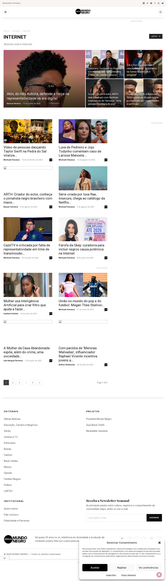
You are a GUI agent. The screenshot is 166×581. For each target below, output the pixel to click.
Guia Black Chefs (95, 425)
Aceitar (95, 567)
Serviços (16, 31)
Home (6, 31)
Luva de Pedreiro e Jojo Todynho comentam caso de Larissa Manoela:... (80, 151)
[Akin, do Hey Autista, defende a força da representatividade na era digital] (44, 85)
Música (7, 467)
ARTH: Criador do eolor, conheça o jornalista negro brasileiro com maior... (28, 198)
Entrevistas (9, 443)
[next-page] (39, 382)
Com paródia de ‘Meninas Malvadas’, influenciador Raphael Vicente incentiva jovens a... (78, 354)
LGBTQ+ (8, 491)
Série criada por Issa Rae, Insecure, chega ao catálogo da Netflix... (82, 198)
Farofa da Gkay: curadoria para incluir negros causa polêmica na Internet (81, 249)
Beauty (7, 449)
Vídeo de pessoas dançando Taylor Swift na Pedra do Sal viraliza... (25, 151)
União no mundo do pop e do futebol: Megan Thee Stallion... (81, 303)
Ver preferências (148, 567)
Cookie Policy (111, 575)
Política (8, 485)
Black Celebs (11, 461)
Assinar (154, 517)
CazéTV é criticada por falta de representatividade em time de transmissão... (27, 249)
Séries (7, 431)
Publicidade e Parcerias (16, 520)
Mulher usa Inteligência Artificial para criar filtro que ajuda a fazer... (25, 305)
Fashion (8, 455)
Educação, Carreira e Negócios (21, 425)
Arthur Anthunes (67, 364)
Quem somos (11, 508)
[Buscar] (160, 12)
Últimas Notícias (12, 419)
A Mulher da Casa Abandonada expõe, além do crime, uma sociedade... (27, 352)
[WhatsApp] (159, 3)
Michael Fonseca (12, 159)
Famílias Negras (12, 479)
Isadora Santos (11, 313)
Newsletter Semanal (11, 3)
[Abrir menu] (5, 12)
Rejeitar (121, 567)
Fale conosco (11, 514)
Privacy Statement (128, 575)
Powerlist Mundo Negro (99, 419)
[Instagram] (144, 3)
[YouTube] (151, 3)
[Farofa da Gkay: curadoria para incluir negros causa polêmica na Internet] (83, 229)
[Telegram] (162, 3)
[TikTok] (147, 3)
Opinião (8, 473)
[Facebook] (155, 3)
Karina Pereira (14, 103)
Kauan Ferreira (11, 207)
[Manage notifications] (159, 574)
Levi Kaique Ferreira (13, 360)
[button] (159, 542)
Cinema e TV (11, 437)
